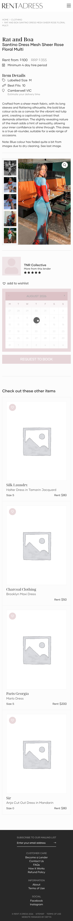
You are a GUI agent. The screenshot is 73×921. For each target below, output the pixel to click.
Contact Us (36, 861)
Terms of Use (36, 888)
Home (5, 19)
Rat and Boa (17, 39)
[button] (23, 202)
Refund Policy (36, 872)
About (36, 884)
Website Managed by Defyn (36, 917)
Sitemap (40, 914)
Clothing (16, 19)
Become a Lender (36, 857)
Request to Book (36, 359)
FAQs (36, 864)
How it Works (36, 868)
